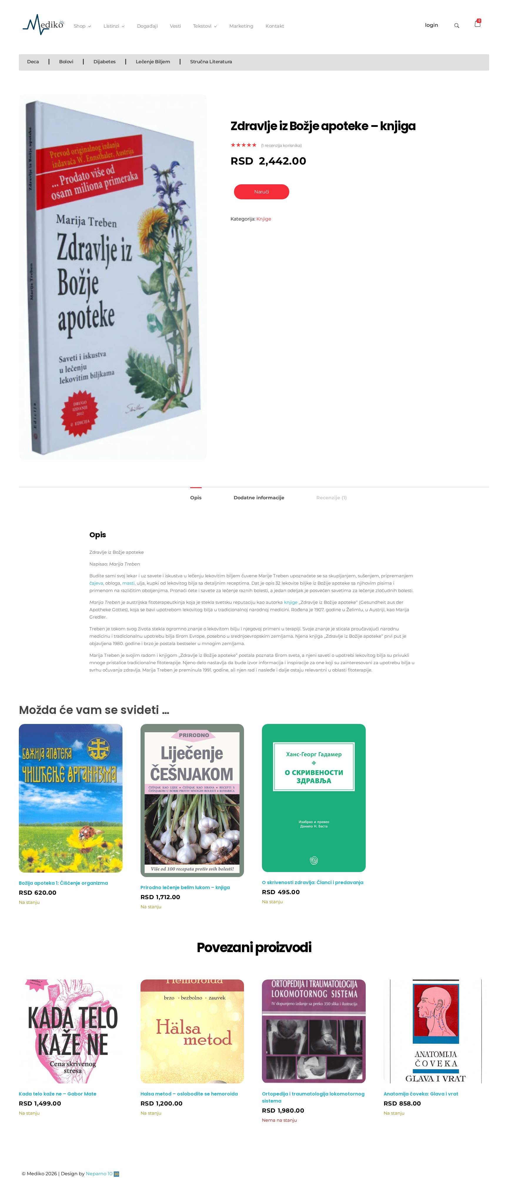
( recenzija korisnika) (281, 145)
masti (128, 583)
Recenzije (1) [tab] (331, 497)
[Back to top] (479, 1157)
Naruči (261, 192)
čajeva (96, 583)
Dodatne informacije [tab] (259, 497)
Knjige (263, 219)
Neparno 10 (99, 1173)
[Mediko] (43, 24)
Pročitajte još (349, 1122)
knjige (291, 602)
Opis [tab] (196, 497)
